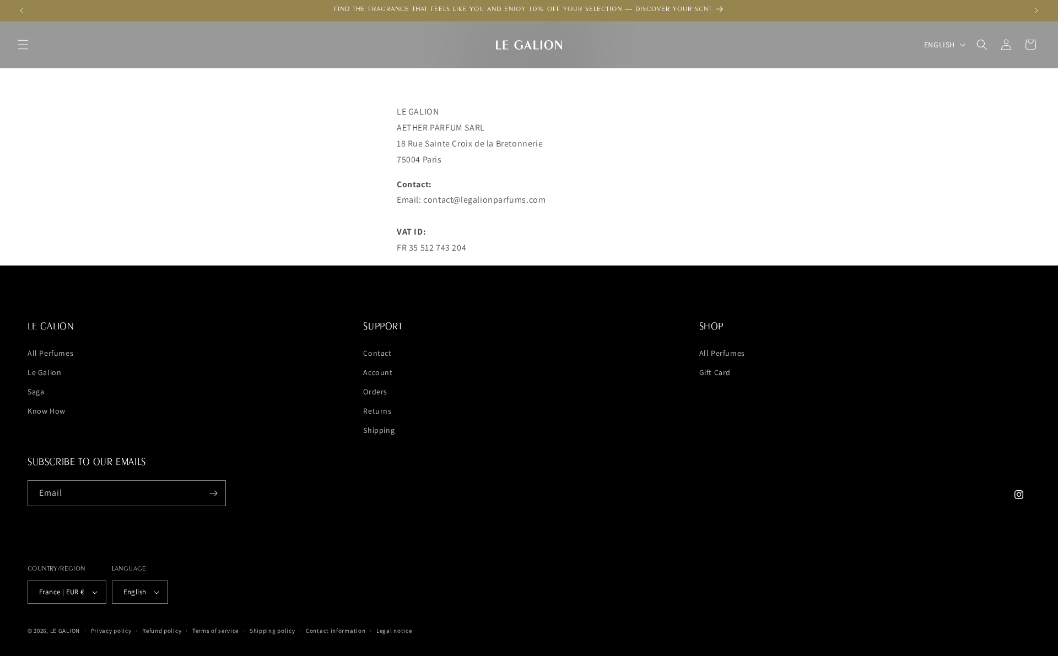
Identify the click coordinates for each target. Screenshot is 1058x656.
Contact (377, 352)
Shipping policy (272, 631)
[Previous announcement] (21, 10)
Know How (47, 411)
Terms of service (215, 631)
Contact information (335, 631)
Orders (375, 391)
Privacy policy (111, 631)
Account (377, 372)
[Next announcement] (1036, 10)
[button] (23, 44)
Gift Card (715, 372)
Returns (377, 411)
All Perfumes (50, 352)
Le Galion (44, 372)
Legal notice (394, 631)
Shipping (379, 430)
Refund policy (161, 631)
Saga (36, 391)
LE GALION (65, 631)
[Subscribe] (213, 493)
